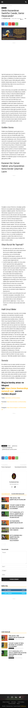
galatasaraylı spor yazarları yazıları (9, 449)
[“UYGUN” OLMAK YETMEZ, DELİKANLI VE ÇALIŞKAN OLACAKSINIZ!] (5, 506)
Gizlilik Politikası (21, 702)
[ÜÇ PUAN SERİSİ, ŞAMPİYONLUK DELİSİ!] (5, 522)
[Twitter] (15, 487)
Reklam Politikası (6, 702)
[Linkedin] (16, 697)
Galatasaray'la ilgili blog (7, 447)
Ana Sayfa (3, 5)
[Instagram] (12, 697)
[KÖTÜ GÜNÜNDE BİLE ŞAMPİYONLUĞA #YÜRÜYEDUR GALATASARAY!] (5, 537)
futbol (9, 445)
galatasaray (14, 445)
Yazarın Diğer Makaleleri (17, 493)
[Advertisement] (14, 58)
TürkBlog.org (23, 706)
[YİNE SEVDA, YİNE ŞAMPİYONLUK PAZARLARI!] (5, 499)
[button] (26, 2)
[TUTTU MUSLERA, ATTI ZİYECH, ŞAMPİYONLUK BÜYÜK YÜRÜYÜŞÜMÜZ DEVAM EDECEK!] (5, 514)
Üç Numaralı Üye (6, 18)
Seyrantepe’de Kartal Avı (21, 467)
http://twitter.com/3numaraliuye (12, 397)
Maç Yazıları (9, 5)
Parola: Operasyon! (6, 467)
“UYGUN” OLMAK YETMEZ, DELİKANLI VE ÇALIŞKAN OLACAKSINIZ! (17, 506)
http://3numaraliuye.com (14, 484)
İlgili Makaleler (5, 493)
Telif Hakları (13, 702)
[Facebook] (12, 487)
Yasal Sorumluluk (11, 703)
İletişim (18, 703)
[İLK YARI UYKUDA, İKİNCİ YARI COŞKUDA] (5, 530)
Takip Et (23, 590)
